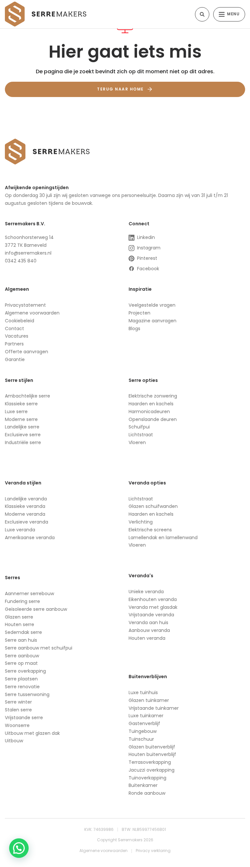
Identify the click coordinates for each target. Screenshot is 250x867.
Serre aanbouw (22, 655)
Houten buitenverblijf (152, 754)
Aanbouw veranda (149, 630)
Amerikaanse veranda (30, 537)
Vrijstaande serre (24, 717)
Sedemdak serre (23, 632)
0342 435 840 (20, 261)
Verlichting (141, 522)
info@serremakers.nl (28, 253)
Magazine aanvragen (152, 320)
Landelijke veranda (26, 499)
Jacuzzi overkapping (151, 770)
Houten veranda (147, 638)
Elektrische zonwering (153, 396)
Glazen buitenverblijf (152, 747)
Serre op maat (21, 663)
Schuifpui (139, 427)
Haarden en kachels (151, 403)
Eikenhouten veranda (153, 599)
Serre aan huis (21, 640)
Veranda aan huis (148, 622)
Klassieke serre (21, 403)
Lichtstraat (141, 434)
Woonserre (17, 725)
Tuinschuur (141, 739)
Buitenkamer (143, 785)
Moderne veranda (25, 514)
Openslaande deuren (153, 419)
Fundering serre (22, 601)
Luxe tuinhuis (143, 692)
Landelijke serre (22, 427)
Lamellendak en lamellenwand (163, 537)
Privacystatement (25, 305)
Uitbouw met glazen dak (32, 733)
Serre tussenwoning (27, 694)
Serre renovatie (22, 686)
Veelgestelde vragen (152, 305)
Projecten (139, 313)
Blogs (134, 328)
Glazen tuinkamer (149, 700)
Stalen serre (18, 709)
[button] (19, 848)
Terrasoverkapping (150, 762)
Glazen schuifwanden (153, 506)
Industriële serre (23, 442)
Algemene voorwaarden (32, 313)
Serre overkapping (25, 671)
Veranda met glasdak (153, 607)
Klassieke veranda (25, 506)
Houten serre (19, 624)
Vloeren (137, 442)
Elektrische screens (150, 529)
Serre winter (18, 702)
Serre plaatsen (21, 679)
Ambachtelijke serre (27, 396)
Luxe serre (16, 411)
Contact (14, 328)
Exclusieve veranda (26, 522)
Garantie (15, 359)
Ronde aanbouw (147, 793)
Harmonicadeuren (149, 411)
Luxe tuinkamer (146, 715)
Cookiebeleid (19, 320)
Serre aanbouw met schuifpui (38, 648)
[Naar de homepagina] (45, 14)
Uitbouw (14, 740)
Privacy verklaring (153, 850)
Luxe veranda (20, 529)
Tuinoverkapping (147, 778)
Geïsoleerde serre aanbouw (36, 609)
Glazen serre (20, 617)
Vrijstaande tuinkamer (154, 708)
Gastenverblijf (144, 723)
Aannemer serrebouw (29, 593)
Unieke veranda (146, 591)
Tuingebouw (143, 731)
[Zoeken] (202, 14)
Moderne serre (21, 419)
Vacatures (16, 336)
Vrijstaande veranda (151, 614)
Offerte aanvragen (26, 351)
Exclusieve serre (23, 434)
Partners (14, 344)
